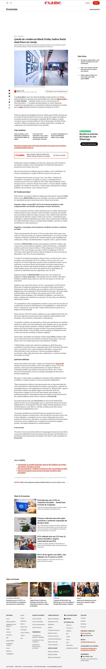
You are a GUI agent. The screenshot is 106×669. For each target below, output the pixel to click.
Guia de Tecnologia (37, 621)
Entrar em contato (86, 633)
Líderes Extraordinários (54, 639)
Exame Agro (24, 627)
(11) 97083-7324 (88, 656)
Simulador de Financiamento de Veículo (36, 646)
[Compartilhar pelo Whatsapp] (9, 90)
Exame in (68, 625)
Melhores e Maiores (53, 651)
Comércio (34, 477)
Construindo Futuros (53, 630)
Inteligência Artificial (9, 644)
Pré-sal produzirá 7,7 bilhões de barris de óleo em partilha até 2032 (42, 469)
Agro (67, 642)
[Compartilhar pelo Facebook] (9, 93)
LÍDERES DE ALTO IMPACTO (11, 625)
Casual (22, 618)
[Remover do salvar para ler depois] (9, 108)
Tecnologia (24, 629)
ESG (7, 638)
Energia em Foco (52, 633)
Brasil (7, 629)
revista (68, 618)
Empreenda (69, 645)
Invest (8, 648)
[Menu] (7, 3)
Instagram (83, 624)
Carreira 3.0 (69, 628)
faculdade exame (71, 615)
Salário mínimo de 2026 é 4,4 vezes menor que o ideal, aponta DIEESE (89, 76)
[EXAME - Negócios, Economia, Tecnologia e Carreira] (53, 3)
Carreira (8, 632)
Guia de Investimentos (38, 624)
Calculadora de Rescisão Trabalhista (38, 636)
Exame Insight (10, 640)
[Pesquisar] (11, 3)
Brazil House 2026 (53, 621)
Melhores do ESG (52, 654)
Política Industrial (53, 644)
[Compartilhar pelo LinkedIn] (9, 96)
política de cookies (28, 666)
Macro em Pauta (95, 9)
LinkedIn (83, 621)
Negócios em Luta (53, 642)
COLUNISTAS (9, 654)
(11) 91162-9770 (88, 635)
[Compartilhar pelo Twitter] (9, 102)
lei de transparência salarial (54, 666)
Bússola (50, 627)
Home (15, 36)
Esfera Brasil (16, 598)
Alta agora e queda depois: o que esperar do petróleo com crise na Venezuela (90, 61)
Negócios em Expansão (54, 657)
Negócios (8, 651)
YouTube (83, 618)
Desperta (68, 631)
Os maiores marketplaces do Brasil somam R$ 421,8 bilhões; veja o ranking (59, 135)
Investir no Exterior (53, 636)
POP (22, 638)
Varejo (40, 477)
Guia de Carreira (36, 627)
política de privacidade (40, 666)
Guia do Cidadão (36, 618)
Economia (11, 9)
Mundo (22, 615)
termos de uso (18, 666)
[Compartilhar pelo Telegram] (9, 99)
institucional (10, 666)
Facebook (83, 627)
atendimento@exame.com (88, 642)
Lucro (45, 477)
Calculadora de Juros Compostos (38, 641)
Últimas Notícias (10, 621)
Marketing (23, 621)
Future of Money (25, 632)
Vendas (50, 477)
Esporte (23, 624)
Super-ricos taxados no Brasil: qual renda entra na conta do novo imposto (89, 69)
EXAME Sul (51, 624)
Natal (55, 477)
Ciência (23, 635)
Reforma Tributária (53, 618)
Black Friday (62, 477)
